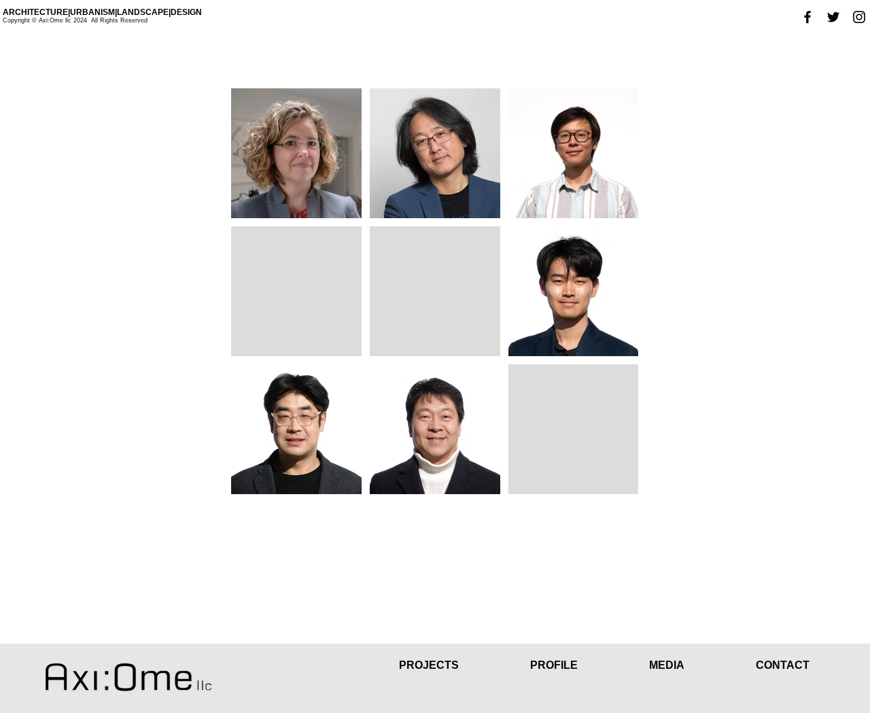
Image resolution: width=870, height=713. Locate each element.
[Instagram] (859, 17)
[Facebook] (807, 17)
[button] (578, 665)
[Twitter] (833, 17)
